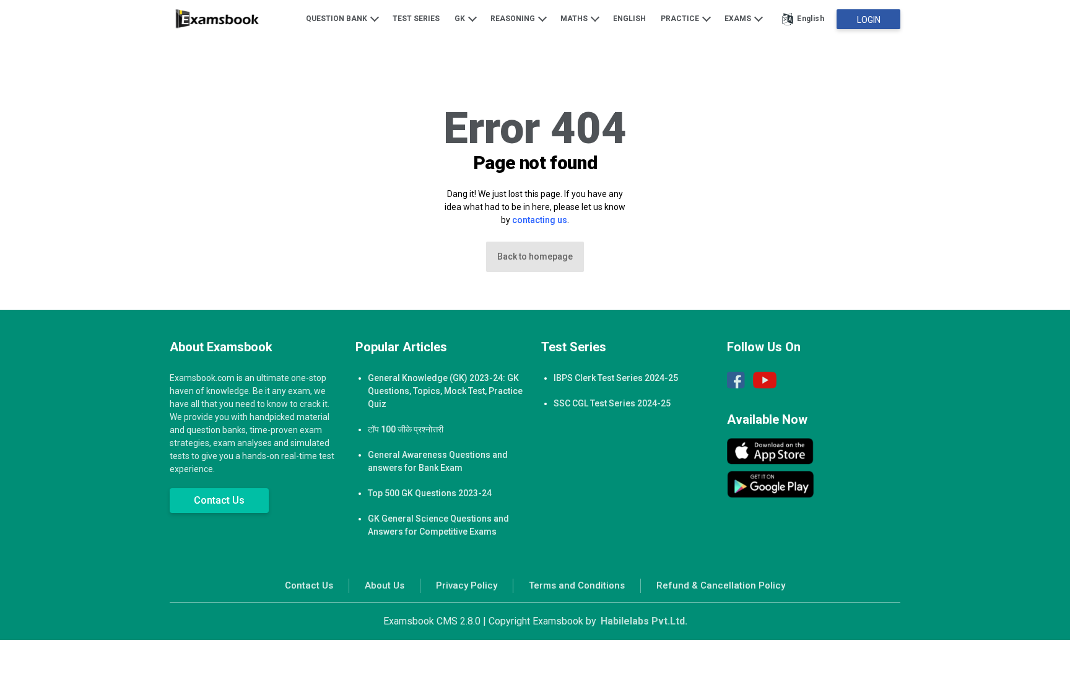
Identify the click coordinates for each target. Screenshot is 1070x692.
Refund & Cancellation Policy (720, 585)
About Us (384, 585)
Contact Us (219, 500)
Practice (681, 18)
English (629, 18)
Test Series (416, 18)
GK (461, 18)
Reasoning (513, 18)
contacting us (539, 220)
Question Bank (337, 18)
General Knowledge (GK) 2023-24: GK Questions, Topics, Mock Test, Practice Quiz (445, 391)
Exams (738, 18)
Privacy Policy (466, 585)
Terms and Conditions (577, 585)
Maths (574, 18)
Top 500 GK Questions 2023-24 (430, 493)
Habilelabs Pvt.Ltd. (644, 621)
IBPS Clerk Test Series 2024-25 (616, 378)
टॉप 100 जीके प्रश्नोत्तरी (405, 429)
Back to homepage (535, 256)
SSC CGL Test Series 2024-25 (612, 403)
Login (869, 20)
